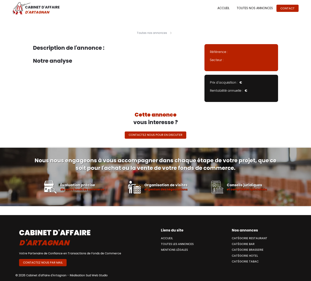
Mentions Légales (174, 250)
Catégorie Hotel (245, 256)
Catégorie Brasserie (247, 250)
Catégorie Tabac (245, 262)
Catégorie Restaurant (249, 238)
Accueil (223, 8)
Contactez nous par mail (43, 262)
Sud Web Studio (97, 275)
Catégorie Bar (243, 244)
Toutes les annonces (177, 244)
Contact (287, 8)
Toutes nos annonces (255, 8)
